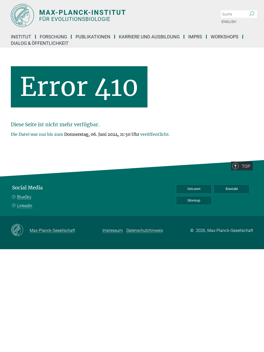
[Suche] (251, 14)
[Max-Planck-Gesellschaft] (20, 230)
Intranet (194, 189)
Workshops (224, 37)
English (228, 22)
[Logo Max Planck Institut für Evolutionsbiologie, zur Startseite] (107, 15)
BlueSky (24, 197)
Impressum (112, 230)
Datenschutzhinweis (144, 230)
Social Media (27, 188)
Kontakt (232, 189)
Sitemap (193, 200)
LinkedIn (24, 205)
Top (246, 166)
